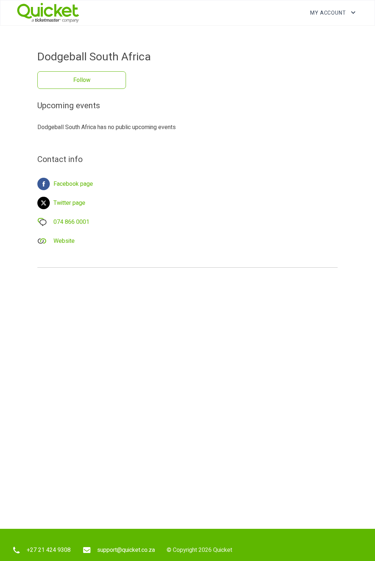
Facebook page (73, 184)
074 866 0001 (71, 222)
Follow (81, 80)
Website (64, 241)
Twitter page (69, 203)
